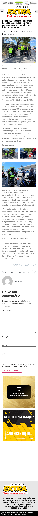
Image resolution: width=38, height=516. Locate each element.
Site (3, 354)
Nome (5, 337)
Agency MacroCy (20, 514)
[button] (2, 10)
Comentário (7, 310)
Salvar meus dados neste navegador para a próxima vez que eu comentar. (18, 365)
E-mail (5, 345)
